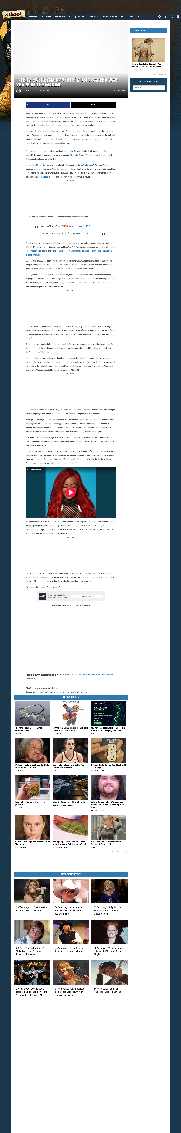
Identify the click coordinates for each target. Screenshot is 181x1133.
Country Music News (44, 692)
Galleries (82, 17)
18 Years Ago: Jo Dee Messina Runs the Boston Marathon (31, 909)
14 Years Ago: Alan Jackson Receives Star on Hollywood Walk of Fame (69, 910)
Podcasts (94, 17)
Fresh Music (60, 17)
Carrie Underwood (85, 165)
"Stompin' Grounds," (78, 155)
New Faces (82, 692)
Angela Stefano (26, 91)
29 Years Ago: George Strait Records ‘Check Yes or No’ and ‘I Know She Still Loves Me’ (31, 992)
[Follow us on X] (172, 17)
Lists (71, 17)
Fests (123, 17)
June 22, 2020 (82, 233)
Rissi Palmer (31, 251)
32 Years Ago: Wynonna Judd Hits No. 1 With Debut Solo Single (108, 951)
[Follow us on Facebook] (166, 17)
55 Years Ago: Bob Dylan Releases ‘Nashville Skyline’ (107, 990)
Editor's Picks (41, 688)
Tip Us (139, 17)
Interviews (65, 692)
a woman (63, 177)
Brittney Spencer (58, 251)
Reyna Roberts (32, 113)
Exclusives (46, 17)
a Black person (49, 177)
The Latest (33, 17)
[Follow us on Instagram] (178, 17)
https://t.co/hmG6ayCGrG (79, 226)
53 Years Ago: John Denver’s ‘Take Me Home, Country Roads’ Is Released (30, 951)
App (131, 17)
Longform (74, 692)
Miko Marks (43, 251)
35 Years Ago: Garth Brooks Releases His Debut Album (69, 950)
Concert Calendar (109, 17)
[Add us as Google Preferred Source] (159, 17)
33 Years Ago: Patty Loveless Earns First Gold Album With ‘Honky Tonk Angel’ (69, 992)
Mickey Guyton (43, 165)
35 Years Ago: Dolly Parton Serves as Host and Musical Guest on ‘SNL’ (108, 910)
